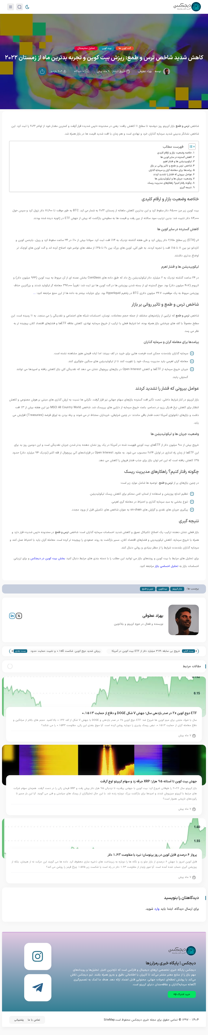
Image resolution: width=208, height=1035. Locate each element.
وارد (156, 909)
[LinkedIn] (12, 616)
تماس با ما (34, 1020)
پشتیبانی (19, 1020)
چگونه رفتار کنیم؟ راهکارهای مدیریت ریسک (169, 183)
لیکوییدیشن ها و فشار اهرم (177, 161)
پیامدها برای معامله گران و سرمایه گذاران (170, 170)
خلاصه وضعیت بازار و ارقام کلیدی (174, 153)
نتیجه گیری (186, 187)
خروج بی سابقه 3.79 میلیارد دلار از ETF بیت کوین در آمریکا (146, 651)
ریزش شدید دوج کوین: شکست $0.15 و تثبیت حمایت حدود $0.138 (65, 651)
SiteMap (109, 1020)
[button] (182, 994)
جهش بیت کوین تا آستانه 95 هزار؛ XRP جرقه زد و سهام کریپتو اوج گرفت (148, 781)
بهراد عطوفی (145, 71)
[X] (19, 616)
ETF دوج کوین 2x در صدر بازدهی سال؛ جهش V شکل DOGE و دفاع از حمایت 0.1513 (139, 713)
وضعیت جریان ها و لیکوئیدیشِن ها (173, 179)
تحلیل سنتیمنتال (86, 48)
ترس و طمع (147, 589)
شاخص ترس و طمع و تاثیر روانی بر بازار (171, 166)
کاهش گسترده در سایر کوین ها (176, 157)
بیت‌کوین (163, 589)
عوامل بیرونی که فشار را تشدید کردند (172, 174)
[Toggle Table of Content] (190, 146)
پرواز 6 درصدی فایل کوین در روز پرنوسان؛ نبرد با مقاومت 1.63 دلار (152, 855)
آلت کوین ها (125, 48)
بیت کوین (106, 48)
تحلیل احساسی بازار (166, 566)
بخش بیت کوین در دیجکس (47, 558)
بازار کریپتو (177, 589)
